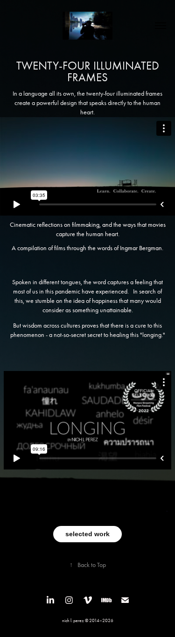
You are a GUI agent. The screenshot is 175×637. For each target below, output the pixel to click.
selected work (87, 534)
